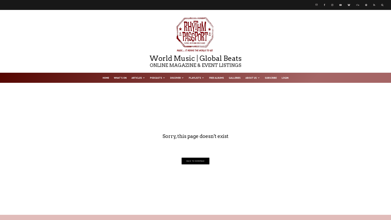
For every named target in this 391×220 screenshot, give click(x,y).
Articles (137, 77)
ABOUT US (251, 77)
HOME (106, 77)
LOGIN (285, 77)
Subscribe (271, 77)
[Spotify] (366, 5)
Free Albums (216, 77)
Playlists (195, 77)
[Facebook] (324, 5)
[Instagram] (332, 5)
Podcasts (156, 77)
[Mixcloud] (357, 5)
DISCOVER (175, 77)
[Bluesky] (349, 5)
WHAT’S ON (120, 77)
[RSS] (374, 5)
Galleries (235, 77)
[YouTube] (340, 5)
